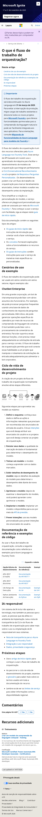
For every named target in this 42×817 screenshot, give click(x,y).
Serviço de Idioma (15, 44)
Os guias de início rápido (17, 229)
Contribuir (31, 800)
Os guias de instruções (16, 251)
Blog (21, 800)
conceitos (13, 242)
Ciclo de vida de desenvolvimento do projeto (21, 74)
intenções (35, 428)
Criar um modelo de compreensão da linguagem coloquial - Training (17, 737)
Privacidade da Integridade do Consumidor (19, 807)
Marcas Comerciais (23, 810)
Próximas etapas (10, 86)
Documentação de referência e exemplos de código (21, 78)
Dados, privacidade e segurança (20, 647)
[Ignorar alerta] (38, 4)
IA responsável (9, 83)
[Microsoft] (21, 25)
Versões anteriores (9, 800)
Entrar (37, 25)
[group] (21, 582)
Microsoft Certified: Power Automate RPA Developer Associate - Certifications (18, 753)
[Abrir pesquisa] (32, 25)
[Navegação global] (2, 25)
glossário (12, 677)
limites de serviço (32, 688)
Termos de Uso (7, 810)
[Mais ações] (38, 44)
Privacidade (6, 804)
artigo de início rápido (21, 658)
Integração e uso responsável (19, 644)
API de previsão (21, 512)
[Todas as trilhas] (4, 44)
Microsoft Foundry (17, 118)
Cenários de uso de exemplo (15, 71)
